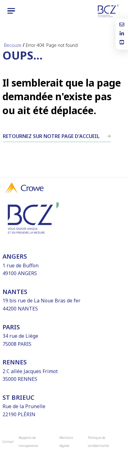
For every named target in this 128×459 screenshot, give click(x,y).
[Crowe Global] (24, 191)
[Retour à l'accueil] (108, 11)
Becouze (12, 45)
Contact (8, 441)
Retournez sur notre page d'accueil (51, 136)
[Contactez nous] (121, 25)
